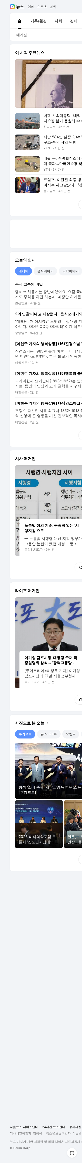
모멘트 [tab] (71, 734)
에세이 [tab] (23, 271)
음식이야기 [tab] (45, 271)
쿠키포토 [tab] (25, 734)
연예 (31, 6)
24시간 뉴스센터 (53, 1127)
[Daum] (13, 6)
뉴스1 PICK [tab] (48, 734)
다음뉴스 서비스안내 (24, 1127)
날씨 (52, 6)
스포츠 (42, 6)
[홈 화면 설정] (72, 1153)
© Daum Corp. (20, 1148)
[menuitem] (19, 21)
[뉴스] (20, 6)
